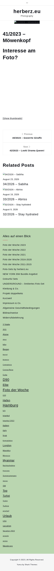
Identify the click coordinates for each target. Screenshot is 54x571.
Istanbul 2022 (8, 421)
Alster (6, 334)
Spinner (5, 481)
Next (27, 149)
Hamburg (10, 405)
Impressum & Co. (12, 303)
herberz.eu (27, 11)
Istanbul (6, 416)
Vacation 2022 (9, 531)
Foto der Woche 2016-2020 (17, 259)
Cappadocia (7, 365)
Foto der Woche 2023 (14, 245)
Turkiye (6, 506)
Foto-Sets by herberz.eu (16, 269)
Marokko (7, 451)
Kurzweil (7, 298)
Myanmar (9, 460)
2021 (5, 329)
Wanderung (8, 546)
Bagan (6, 349)
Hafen (6, 400)
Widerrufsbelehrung (13, 317)
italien (6, 425)
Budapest (6, 359)
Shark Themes (31, 565)
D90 (6, 380)
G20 (4, 395)
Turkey (5, 501)
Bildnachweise (10, 313)
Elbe (6, 384)
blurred (5, 354)
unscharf (6, 511)
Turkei (6, 495)
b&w (4, 345)
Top (5, 490)
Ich (4, 411)
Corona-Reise (8, 370)
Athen (5, 339)
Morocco (6, 456)
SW (4, 486)
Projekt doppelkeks (13, 293)
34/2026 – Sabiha (15, 184)
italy (5, 430)
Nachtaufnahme (9, 466)
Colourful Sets (10, 279)
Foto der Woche (16, 390)
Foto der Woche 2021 (14, 254)
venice (5, 541)
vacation (7, 526)
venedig (6, 536)
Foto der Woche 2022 (14, 250)
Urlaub (7, 515)
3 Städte (6, 325)
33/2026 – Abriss (15, 199)
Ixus (5, 435)
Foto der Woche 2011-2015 (17, 264)
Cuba (5, 375)
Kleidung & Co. (11, 288)
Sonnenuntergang (9, 476)
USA (5, 521)
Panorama (6, 470)
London (7, 445)
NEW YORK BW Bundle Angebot (20, 274)
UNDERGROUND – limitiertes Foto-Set (23, 284)
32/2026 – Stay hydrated (20, 214)
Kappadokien (8, 441)
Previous (27, 136)
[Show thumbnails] (12, 118)
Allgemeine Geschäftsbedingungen (21, 308)
